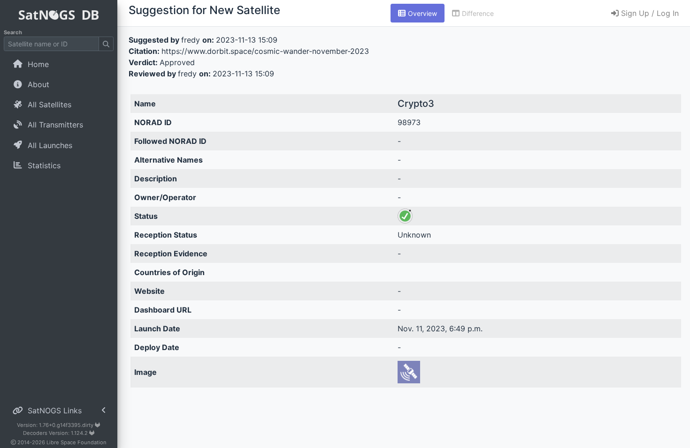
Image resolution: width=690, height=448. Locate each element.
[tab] (418, 13)
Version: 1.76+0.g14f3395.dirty (56, 425)
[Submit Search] (106, 44)
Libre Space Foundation (76, 442)
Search (13, 32)
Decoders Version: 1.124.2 (56, 433)
